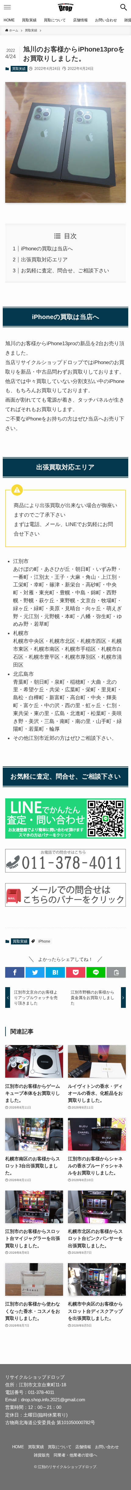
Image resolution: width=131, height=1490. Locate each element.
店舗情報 (83, 1447)
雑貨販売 (42, 1455)
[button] (123, 7)
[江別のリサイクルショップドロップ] (65, 7)
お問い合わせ (107, 1447)
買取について (60, 1447)
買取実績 (19, 68)
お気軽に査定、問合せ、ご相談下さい (65, 270)
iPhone (44, 941)
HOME (18, 1447)
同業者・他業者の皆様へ (75, 1455)
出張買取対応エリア (44, 259)
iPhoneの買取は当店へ (47, 248)
